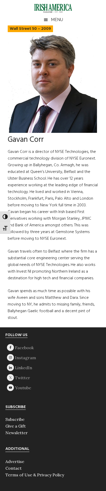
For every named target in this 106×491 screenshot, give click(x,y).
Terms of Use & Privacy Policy (34, 474)
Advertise (14, 461)
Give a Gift (15, 426)
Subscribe (14, 419)
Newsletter (16, 432)
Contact (13, 468)
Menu (57, 19)
